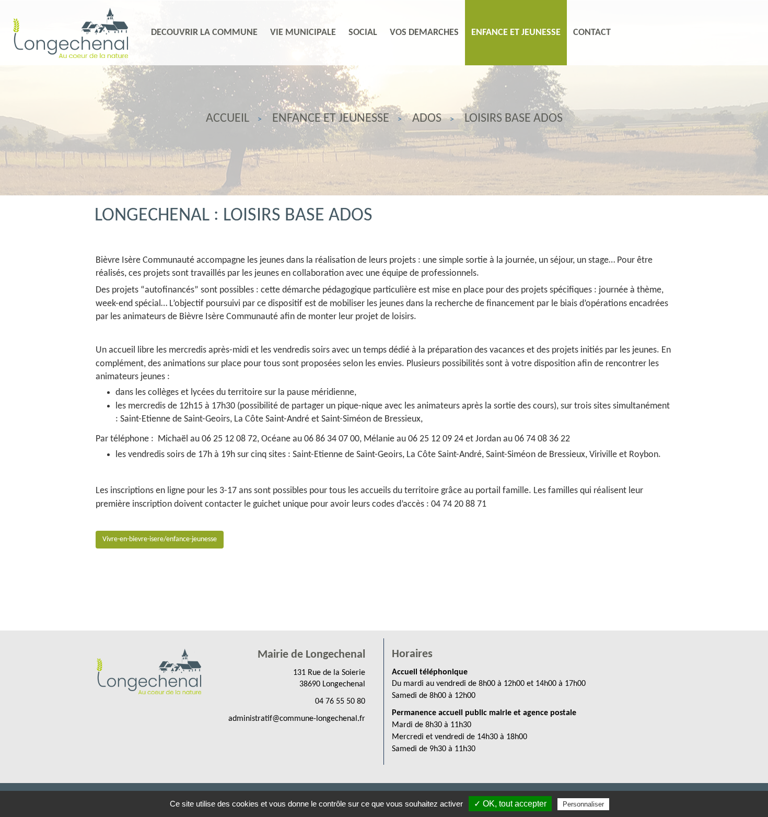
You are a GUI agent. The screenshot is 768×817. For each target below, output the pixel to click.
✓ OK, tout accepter (510, 803)
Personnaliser (583, 804)
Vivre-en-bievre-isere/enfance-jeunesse (159, 539)
